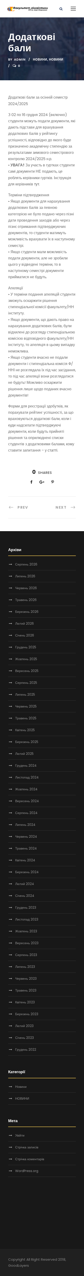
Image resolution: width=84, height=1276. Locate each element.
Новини (40, 59)
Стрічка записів (26, 1147)
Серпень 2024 (26, 813)
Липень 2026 (25, 576)
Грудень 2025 (25, 647)
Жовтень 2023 (26, 931)
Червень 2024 (26, 836)
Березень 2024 (27, 872)
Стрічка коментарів (29, 1159)
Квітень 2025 (25, 730)
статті (52, 450)
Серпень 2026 (26, 564)
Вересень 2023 (26, 943)
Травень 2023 (25, 990)
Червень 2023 (26, 978)
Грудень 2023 (25, 907)
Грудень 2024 (26, 765)
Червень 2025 (26, 706)
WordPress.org (26, 1171)
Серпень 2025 (26, 682)
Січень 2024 (24, 895)
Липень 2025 (25, 694)
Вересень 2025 (26, 671)
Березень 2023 (26, 1014)
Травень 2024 (26, 848)
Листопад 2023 (26, 919)
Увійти (19, 1135)
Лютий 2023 (24, 1026)
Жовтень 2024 (26, 789)
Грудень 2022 (25, 1049)
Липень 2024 (25, 824)
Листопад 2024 (27, 777)
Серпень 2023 (26, 955)
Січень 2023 (24, 1037)
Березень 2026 (26, 611)
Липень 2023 (25, 966)
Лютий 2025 (24, 753)
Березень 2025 (26, 742)
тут (36, 184)
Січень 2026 (24, 635)
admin (20, 59)
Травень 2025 (25, 718)
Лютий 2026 (24, 623)
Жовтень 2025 (26, 659)
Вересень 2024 (27, 801)
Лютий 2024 (24, 884)
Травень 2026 (26, 600)
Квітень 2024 (25, 860)
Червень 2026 (26, 588)
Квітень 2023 (25, 1002)
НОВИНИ (56, 59)
